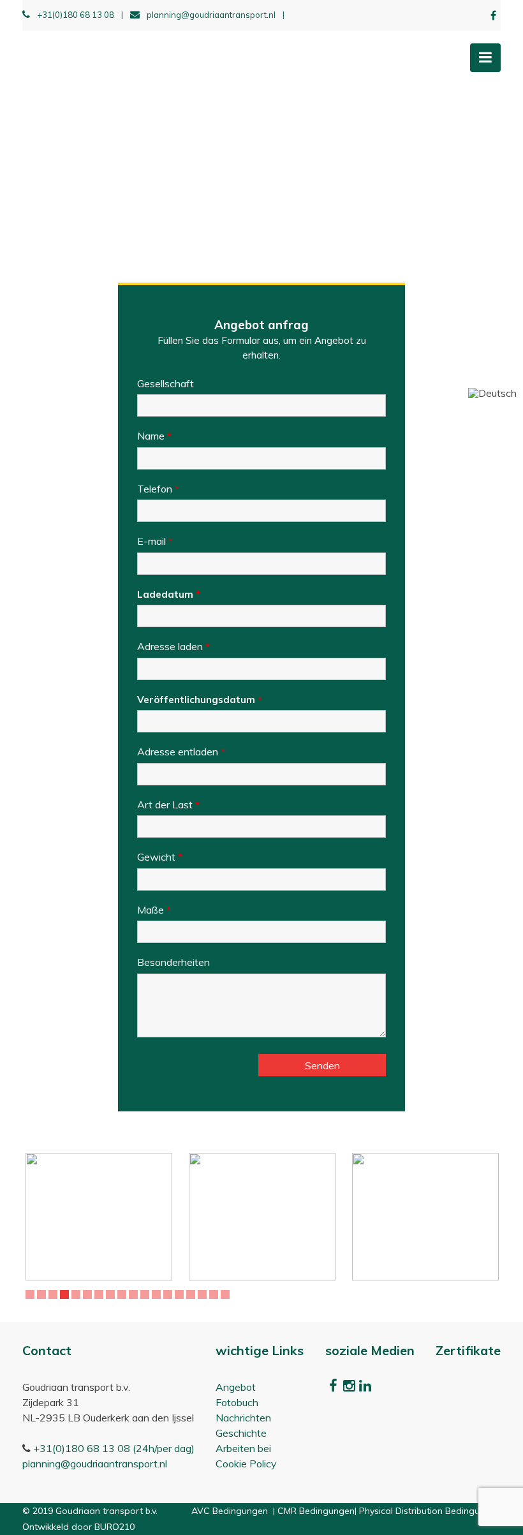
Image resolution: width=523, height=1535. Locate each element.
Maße (154, 909)
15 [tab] (192, 1294)
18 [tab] (227, 1294)
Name (154, 435)
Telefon (158, 488)
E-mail (155, 541)
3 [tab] (54, 1294)
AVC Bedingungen (230, 1510)
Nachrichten (243, 1417)
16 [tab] (204, 1294)
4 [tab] (66, 1294)
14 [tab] (181, 1294)
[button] (492, 393)
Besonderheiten (173, 962)
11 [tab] (146, 1294)
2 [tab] (43, 1294)
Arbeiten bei (243, 1448)
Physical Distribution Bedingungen (430, 1510)
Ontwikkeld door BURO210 (78, 1526)
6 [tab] (89, 1294)
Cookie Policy (246, 1463)
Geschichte (241, 1433)
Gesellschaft (165, 383)
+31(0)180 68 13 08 (80, 15)
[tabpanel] (99, 1216)
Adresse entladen (181, 751)
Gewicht (159, 856)
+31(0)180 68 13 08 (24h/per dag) (114, 1448)
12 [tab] (158, 1294)
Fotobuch (237, 1402)
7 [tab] (100, 1294)
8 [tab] (112, 1294)
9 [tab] (123, 1294)
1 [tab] (31, 1294)
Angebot (236, 1387)
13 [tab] (169, 1294)
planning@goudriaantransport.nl (215, 15)
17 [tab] (215, 1294)
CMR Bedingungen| (318, 1510)
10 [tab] (135, 1294)
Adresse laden (173, 646)
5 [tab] (77, 1294)
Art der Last (168, 804)
